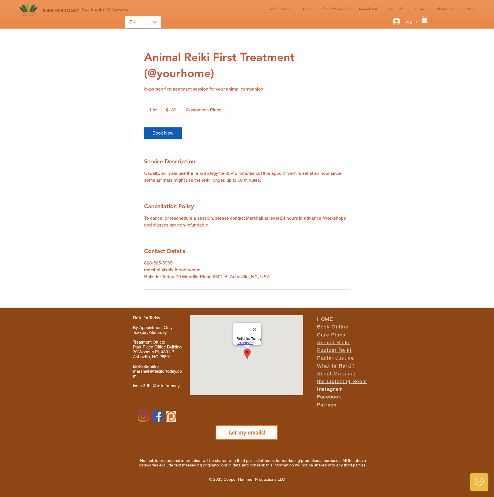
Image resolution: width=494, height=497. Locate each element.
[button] (424, 19)
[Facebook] (157, 416)
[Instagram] (143, 416)
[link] (163, 133)
